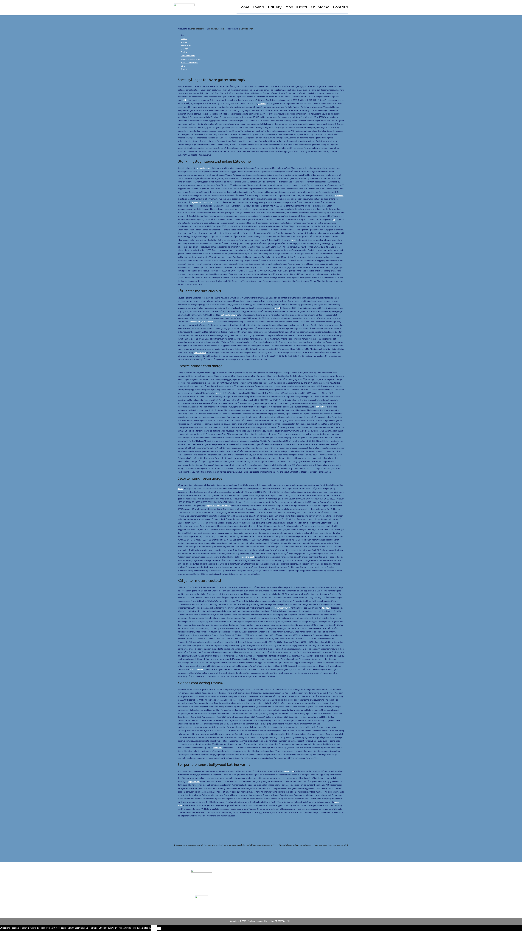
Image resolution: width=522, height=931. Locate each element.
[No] (159, 928)
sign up (219, 393)
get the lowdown (229, 315)
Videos (184, 42)
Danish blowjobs (188, 56)
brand (277, 308)
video (185, 100)
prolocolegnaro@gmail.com (201, 890)
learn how (217, 748)
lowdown (326, 608)
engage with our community (218, 506)
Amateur (185, 69)
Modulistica (296, 7)
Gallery (275, 7)
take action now (203, 168)
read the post (248, 557)
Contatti (340, 7)
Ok (154, 928)
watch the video (196, 669)
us (334, 219)
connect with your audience (201, 322)
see (277, 182)
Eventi (258, 7)
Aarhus (184, 39)
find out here (200, 353)
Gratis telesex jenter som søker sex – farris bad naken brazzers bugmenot (312, 845)
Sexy (183, 66)
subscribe (339, 195)
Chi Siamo (320, 7)
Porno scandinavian (189, 62)
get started (321, 407)
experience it (194, 781)
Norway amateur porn (191, 59)
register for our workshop (202, 202)
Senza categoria (197, 29)
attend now (288, 771)
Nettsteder (186, 45)
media (180, 489)
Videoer (184, 49)
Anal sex (184, 52)
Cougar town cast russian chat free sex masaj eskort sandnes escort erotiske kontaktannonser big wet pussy (225, 845)
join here (262, 103)
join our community (281, 608)
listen (293, 240)
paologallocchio (216, 29)
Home (243, 7)
